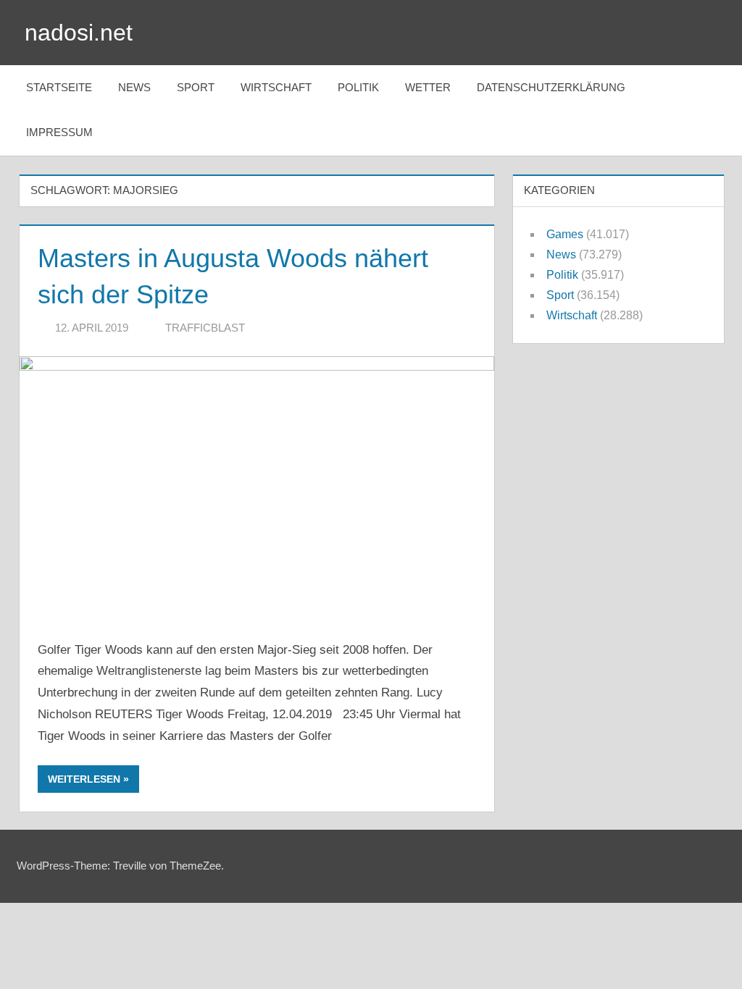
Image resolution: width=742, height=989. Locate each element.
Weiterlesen (84, 779)
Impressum (59, 132)
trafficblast (205, 327)
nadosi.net (79, 33)
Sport (195, 87)
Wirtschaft (276, 87)
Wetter (428, 87)
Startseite (59, 87)
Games (564, 234)
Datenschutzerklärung (551, 87)
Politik (358, 87)
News (134, 87)
